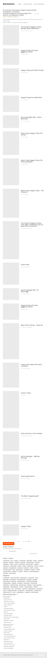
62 (25, 541)
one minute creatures (6, 571)
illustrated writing (13, 566)
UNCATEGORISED (27, 592)
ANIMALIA (6, 611)
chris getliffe (5, 562)
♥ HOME (19, 4)
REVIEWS (4, 590)
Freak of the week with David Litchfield (31, 365)
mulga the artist (27, 569)
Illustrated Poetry (6, 566)
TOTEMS (24, 395)
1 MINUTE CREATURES (6, 577)
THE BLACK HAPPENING (27, 498)
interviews (36, 566)
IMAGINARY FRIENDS (6, 586)
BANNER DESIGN (29, 579)
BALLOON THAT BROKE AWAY (21, 579)
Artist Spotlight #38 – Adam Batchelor (31, 118)
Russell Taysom (14, 571)
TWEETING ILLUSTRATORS (20, 592)
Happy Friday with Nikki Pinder (32, 70)
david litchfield (5, 564)
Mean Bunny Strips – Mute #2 (32, 325)
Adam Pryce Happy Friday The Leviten (31, 134)
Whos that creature (12, 573)
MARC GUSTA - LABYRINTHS (28, 586)
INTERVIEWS (21, 586)
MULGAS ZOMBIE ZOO (6, 588)
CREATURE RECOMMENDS (21, 581)
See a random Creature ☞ (11, 17)
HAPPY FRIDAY (25, 54)
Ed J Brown (11, 564)
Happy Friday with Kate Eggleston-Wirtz (29, 51)
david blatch (37, 562)
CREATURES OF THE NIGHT (7, 583)
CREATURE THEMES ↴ (7, 596)
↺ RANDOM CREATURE (27, 4)
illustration (19, 566)
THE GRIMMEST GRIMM (8, 608)
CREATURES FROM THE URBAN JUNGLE (31, 581)
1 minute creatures (6, 560)
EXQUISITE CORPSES (27, 583)
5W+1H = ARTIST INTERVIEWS (15, 577)
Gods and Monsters (29, 564)
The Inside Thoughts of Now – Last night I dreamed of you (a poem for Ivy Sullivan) (32, 224)
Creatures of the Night (30, 562)
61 (23, 541)
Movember (35, 586)
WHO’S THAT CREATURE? (8, 648)
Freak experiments (28, 476)
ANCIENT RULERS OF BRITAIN (9, 610)
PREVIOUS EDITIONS (39, 588)
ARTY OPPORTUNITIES (13, 579)
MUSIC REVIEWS (24, 588)
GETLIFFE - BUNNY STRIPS (27, 327)
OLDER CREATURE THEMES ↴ (8, 624)
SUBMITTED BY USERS (21, 590)
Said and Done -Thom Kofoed (31, 433)
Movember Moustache (7, 569)
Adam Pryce (16, 560)
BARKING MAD (35, 579)
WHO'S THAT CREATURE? (34, 592)
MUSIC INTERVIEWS (18, 588)
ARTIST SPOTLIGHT (26, 121)
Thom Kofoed (5, 573)
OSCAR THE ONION (7, 622)
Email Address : (12, 551)
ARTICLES (36, 577)
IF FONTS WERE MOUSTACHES (9, 636)
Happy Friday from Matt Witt (31, 97)
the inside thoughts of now (34, 571)
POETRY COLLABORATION (31, 588)
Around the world (22, 560)
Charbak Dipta (40, 560)
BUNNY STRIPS (7, 632)
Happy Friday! (26, 526)
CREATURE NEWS (13, 581)
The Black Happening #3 (30, 496)
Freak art (16, 564)
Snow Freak (25, 264)
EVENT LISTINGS (20, 583)
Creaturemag (17, 562)
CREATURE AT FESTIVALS (6, 581)
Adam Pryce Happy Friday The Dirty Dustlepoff (31, 161)
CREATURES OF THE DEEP (9, 620)
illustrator (24, 566)
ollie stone (38, 569)
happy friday (36, 564)
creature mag (23, 562)
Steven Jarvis (20, 571)
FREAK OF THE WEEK (26, 266)
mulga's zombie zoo (19, 569)
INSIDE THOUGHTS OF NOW (27, 30)
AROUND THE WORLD (31, 577)
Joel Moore (41, 566)
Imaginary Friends (30, 566)
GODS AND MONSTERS (8, 634)
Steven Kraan (26, 571)
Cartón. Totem (26, 393)
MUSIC (13, 588)
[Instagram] (38, 14)
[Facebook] (35, 14)
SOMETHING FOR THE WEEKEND (12, 590)
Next (29, 541)
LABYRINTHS (6, 639)
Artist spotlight (29, 560)
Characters (35, 560)
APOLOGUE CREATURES (23, 577)
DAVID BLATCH (14, 583)
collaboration (11, 562)
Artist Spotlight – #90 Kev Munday (30, 457)
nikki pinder (33, 569)
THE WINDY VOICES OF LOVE (7, 592)
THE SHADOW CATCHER (37, 590)
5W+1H (12, 560)
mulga (13, 569)
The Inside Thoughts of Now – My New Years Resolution (31, 27)
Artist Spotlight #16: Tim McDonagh (30, 290)
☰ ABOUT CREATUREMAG (39, 4)
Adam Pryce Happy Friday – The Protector (32, 191)
